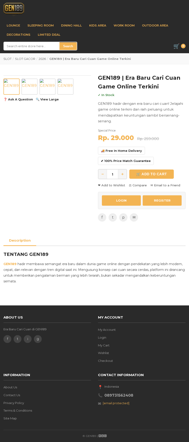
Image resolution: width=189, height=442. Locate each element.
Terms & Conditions (17, 410)
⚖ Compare (138, 185)
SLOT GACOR (25, 59)
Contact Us (11, 395)
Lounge (13, 25)
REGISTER (162, 200)
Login (102, 337)
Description (20, 240)
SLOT (7, 59)
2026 (42, 59)
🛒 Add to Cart (151, 174)
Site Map (10, 418)
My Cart (103, 345)
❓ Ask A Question (18, 99)
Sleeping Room (40, 25)
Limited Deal (49, 34)
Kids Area (97, 25)
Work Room (124, 25)
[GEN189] (13, 10)
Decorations (18, 34)
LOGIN (121, 200)
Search (68, 46)
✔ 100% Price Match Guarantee (126, 161)
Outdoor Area (155, 25)
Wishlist (103, 353)
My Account (107, 329)
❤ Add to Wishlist (111, 185)
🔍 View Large (47, 99)
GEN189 (10, 264)
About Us (10, 387)
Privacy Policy (13, 403)
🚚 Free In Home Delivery (121, 150)
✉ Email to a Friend (165, 185)
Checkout (105, 361)
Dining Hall (71, 25)
